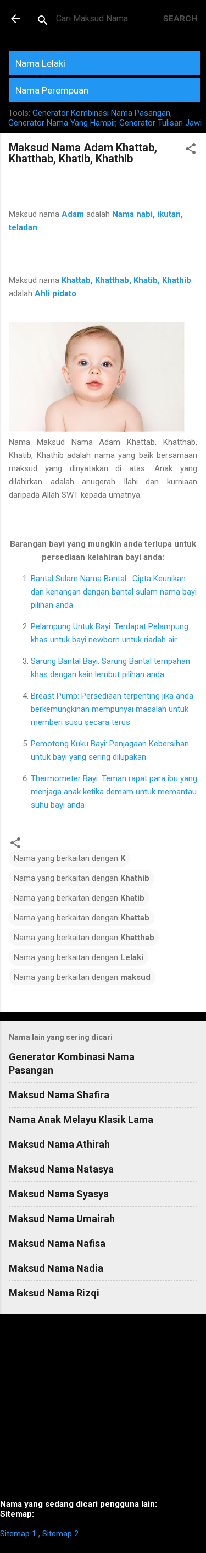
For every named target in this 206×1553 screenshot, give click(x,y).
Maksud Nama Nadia (56, 1268)
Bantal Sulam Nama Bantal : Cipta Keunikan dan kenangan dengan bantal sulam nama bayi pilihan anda (114, 592)
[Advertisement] (103, 1411)
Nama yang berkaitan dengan (69, 858)
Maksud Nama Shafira (59, 1094)
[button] (190, 150)
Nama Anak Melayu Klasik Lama (81, 1119)
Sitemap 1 (18, 1534)
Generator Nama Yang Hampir (61, 123)
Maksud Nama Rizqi (54, 1293)
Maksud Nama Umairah (62, 1218)
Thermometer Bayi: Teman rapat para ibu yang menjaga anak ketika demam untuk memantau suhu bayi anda (114, 791)
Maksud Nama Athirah (59, 1144)
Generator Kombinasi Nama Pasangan (101, 113)
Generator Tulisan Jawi (160, 123)
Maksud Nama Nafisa (57, 1243)
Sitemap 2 (60, 1534)
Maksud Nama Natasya (61, 1169)
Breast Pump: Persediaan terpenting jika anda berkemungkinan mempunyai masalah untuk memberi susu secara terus (112, 709)
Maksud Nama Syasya (59, 1194)
